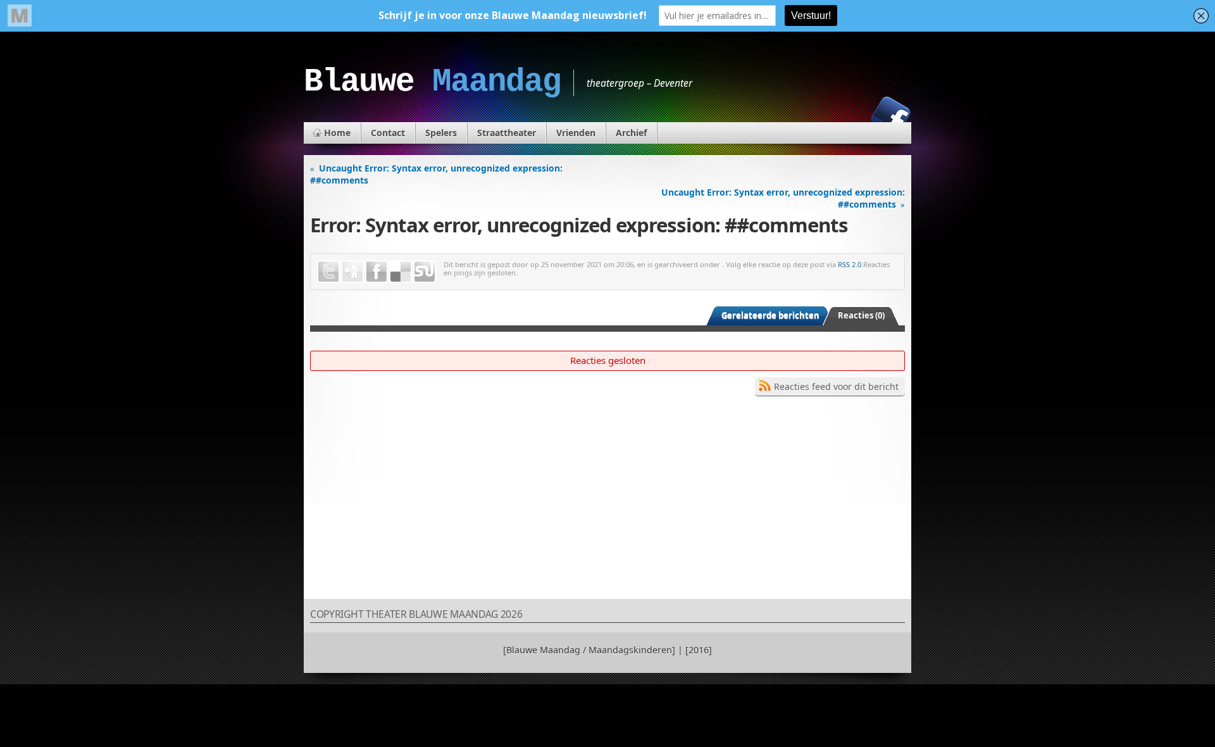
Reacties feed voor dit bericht (836, 386)
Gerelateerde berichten (770, 315)
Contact (388, 133)
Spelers (441, 133)
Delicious (400, 271)
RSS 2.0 (849, 264)
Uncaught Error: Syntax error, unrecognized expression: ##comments (436, 174)
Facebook (891, 116)
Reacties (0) (861, 315)
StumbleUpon (424, 271)
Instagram (847, 116)
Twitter (328, 271)
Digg (352, 271)
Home (337, 133)
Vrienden (575, 133)
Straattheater (506, 133)
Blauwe (432, 81)
